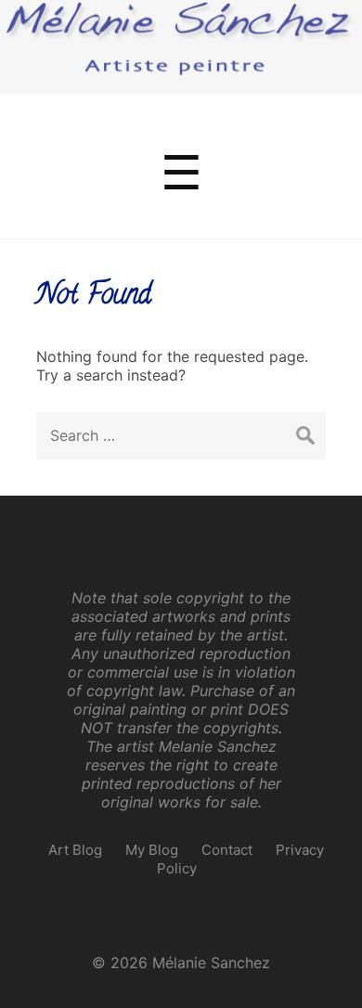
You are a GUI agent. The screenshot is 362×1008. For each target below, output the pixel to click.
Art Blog (75, 850)
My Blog (151, 850)
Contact (226, 850)
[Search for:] (181, 435)
